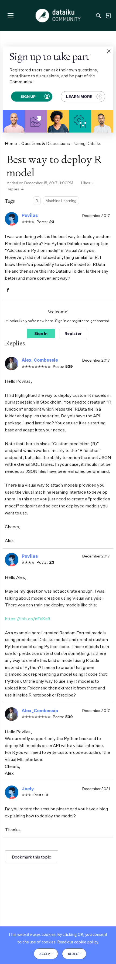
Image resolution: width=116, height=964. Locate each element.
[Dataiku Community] (58, 16)
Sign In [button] (40, 333)
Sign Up (28, 96)
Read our (77, 942)
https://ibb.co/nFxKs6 (27, 618)
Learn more (79, 96)
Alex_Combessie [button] (40, 360)
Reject (74, 953)
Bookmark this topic (31, 857)
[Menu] (10, 15)
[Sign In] (108, 16)
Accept (45, 953)
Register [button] (73, 333)
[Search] (98, 16)
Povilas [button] (30, 215)
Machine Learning (61, 200)
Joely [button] (28, 788)
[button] (108, 51)
